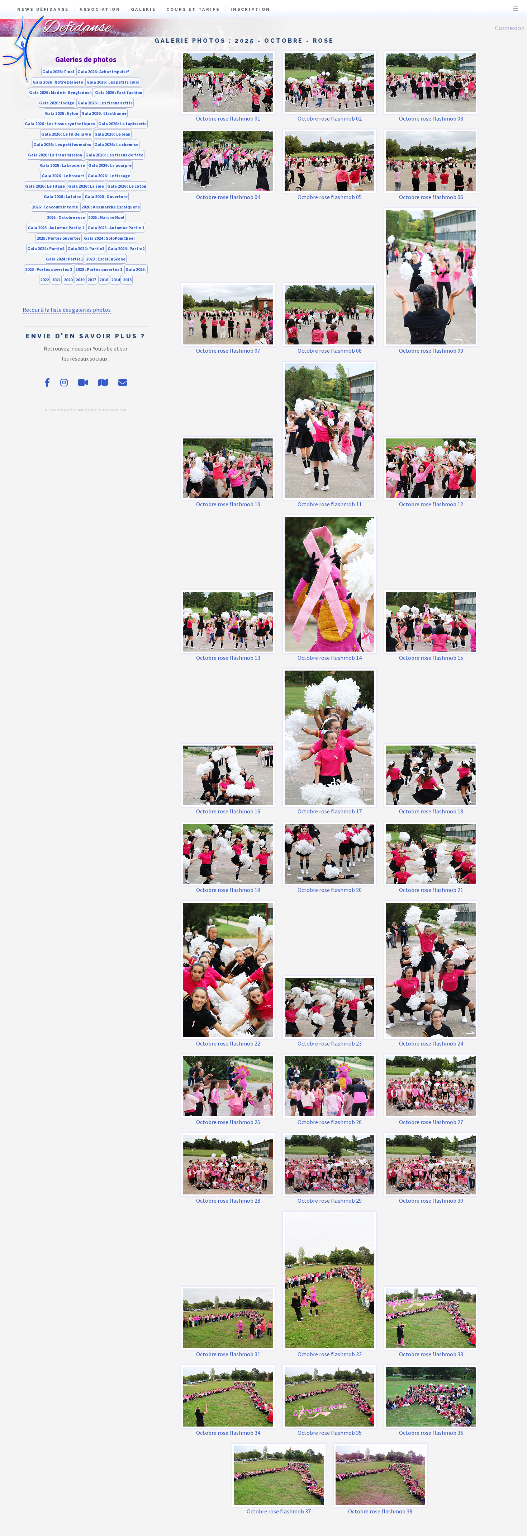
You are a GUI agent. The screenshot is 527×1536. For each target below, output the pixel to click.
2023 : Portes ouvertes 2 (48, 269)
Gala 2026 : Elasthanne (104, 113)
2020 (68, 279)
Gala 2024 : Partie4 (45, 248)
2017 (91, 279)
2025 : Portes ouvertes (59, 238)
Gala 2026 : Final (58, 71)
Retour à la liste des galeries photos (67, 309)
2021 (56, 279)
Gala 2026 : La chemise (116, 144)
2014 (115, 279)
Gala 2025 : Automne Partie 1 (115, 227)
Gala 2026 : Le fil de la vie (66, 134)
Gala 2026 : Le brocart (63, 175)
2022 (44, 279)
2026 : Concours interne (55, 207)
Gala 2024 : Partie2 (126, 248)
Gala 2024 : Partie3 (85, 248)
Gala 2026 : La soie (86, 186)
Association (100, 9)
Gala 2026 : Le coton (126, 186)
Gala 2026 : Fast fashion (118, 92)
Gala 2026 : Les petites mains (62, 144)
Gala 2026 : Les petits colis (112, 82)
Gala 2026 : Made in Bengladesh (60, 92)
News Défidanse (43, 9)
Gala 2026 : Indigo (56, 102)
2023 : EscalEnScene (105, 259)
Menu (515, 8)
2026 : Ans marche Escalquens (110, 207)
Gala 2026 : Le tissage (108, 175)
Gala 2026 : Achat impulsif (103, 71)
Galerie (143, 9)
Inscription (250, 9)
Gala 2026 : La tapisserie (122, 123)
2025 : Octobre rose (66, 217)
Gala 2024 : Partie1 (64, 259)
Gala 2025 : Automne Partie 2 (56, 227)
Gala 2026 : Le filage (45, 186)
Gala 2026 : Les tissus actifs (105, 102)
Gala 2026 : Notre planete (58, 82)
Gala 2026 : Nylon (61, 113)
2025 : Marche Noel (106, 217)
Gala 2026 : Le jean (112, 134)
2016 (103, 279)
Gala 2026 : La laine (62, 196)
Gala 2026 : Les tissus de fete (114, 155)
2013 (127, 279)
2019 (80, 279)
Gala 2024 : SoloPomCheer (109, 238)
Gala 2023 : (136, 269)
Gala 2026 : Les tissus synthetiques (60, 123)
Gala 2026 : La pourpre (110, 165)
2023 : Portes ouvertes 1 (98, 269)
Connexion (509, 28)
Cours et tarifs (193, 9)
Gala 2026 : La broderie (62, 165)
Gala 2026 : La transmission (55, 155)
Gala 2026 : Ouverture (106, 196)
